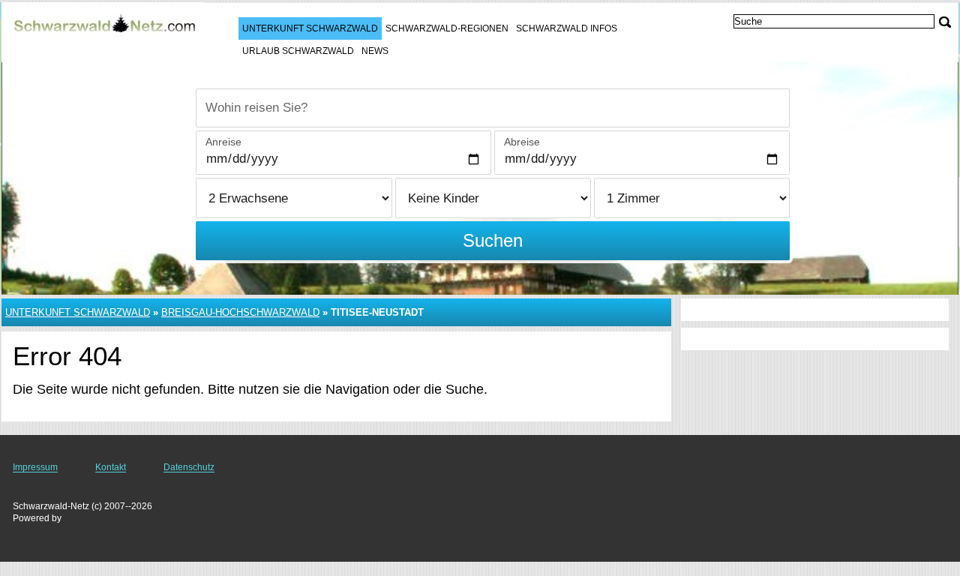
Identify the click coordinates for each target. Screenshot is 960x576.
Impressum (35, 467)
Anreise (224, 142)
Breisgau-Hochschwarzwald (240, 312)
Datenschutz (189, 467)
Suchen (493, 240)
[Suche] (945, 22)
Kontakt (110, 467)
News (375, 51)
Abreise (522, 142)
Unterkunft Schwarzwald (310, 28)
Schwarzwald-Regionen (447, 28)
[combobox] (492, 108)
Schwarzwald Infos (566, 28)
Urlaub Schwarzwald (298, 51)
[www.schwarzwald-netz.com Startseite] (105, 30)
